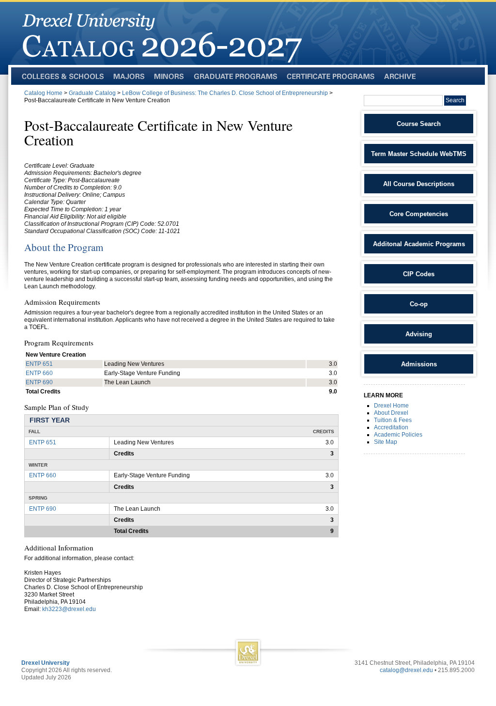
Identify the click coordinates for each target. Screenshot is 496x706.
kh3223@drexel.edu (69, 609)
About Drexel (391, 412)
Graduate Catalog (92, 93)
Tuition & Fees (393, 420)
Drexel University (45, 662)
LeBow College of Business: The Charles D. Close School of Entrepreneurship (225, 93)
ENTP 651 (39, 364)
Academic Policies (398, 434)
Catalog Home (43, 93)
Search (455, 100)
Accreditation (391, 427)
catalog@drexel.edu (406, 670)
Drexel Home (391, 405)
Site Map (385, 442)
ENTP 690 (39, 382)
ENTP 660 (39, 373)
